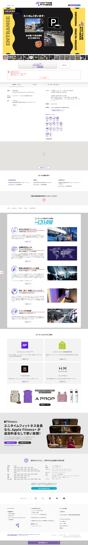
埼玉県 (25, 469)
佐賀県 (18, 479)
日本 (53, 475)
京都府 (22, 474)
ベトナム (67, 477)
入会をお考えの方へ (36, 508)
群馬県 (22, 469)
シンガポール (76, 475)
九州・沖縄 (9, 479)
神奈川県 (35, 469)
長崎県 (22, 479)
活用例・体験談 (36, 512)
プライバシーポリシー (63, 535)
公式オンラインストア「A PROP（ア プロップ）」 (43, 520)
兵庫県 (28, 474)
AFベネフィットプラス (37, 526)
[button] (5, 31)
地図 (14, 105)
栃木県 (18, 469)
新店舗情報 (11, 519)
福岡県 (15, 479)
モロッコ (54, 479)
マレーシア (66, 475)
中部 (8, 471)
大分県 (28, 479)
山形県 (28, 467)
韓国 (64, 477)
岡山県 (22, 475)
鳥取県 (15, 475)
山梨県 (28, 471)
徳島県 (15, 477)
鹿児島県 (35, 479)
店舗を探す (10, 511)
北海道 (8, 465)
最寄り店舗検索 (12, 513)
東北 (8, 467)
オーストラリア (55, 472)
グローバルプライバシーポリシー (75, 535)
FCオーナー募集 (63, 523)
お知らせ (63, 511)
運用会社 (61, 528)
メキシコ (54, 467)
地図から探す (11, 515)
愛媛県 (22, 477)
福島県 (32, 467)
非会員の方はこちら (24, 442)
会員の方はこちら (10, 442)
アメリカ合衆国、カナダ (56, 465)
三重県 (15, 474)
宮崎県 (32, 479)
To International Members (65, 519)
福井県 (25, 471)
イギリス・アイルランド (56, 470)
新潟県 (15, 471)
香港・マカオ (57, 475)
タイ (55, 477)
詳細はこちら (20, 445)
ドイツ (53, 469)
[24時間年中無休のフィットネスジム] (44, 4)
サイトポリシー (54, 535)
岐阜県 (35, 471)
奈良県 (32, 474)
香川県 (18, 477)
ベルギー (57, 469)
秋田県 (25, 467)
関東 (8, 469)
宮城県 (22, 467)
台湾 (53, 477)
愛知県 (15, 472)
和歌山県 (35, 474)
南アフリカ (58, 479)
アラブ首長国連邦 (59, 474)
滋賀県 (18, 474)
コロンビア (58, 467)
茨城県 (15, 469)
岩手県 (18, 467)
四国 (8, 477)
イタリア (61, 469)
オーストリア (64, 470)
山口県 (28, 475)
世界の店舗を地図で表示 (44, 488)
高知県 (25, 477)
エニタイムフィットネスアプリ (39, 517)
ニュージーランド (62, 472)
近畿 (8, 474)
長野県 (32, 471)
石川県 (22, 471)
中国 (8, 475)
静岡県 (38, 471)
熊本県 (25, 479)
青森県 (15, 467)
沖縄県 (39, 479)
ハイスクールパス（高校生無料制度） (40, 514)
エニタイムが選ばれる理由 (38, 510)
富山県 (18, 471)
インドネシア (59, 477)
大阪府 (25, 474)
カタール (54, 474)
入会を (73, 5)
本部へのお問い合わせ (64, 525)
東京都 (32, 469)
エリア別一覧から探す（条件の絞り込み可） (17, 517)
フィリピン (71, 475)
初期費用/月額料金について (58, 110)
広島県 (25, 475)
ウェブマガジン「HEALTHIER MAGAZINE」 (71, 515)
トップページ (11, 508)
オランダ (65, 469)
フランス (69, 470)
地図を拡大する (43, 167)
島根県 (18, 475)
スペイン (69, 469)
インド (62, 475)
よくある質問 (64, 508)
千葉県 (28, 469)
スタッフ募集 (62, 521)
